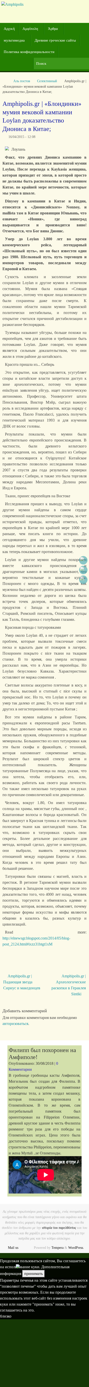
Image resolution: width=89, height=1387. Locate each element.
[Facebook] (83, 560)
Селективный (47, 81)
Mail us (13, 1248)
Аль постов (21, 81)
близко (5, 1316)
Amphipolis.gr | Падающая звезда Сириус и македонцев (21, 982)
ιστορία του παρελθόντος (59, 1228)
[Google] (83, 570)
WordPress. (76, 1248)
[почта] (83, 579)
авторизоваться (15, 1023)
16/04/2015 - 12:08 (21, 137)
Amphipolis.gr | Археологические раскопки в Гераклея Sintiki (68, 985)
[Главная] (4, 81)
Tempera (57, 1248)
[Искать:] (61, 63)
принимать (33, 1273)
